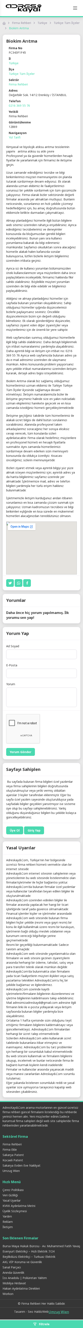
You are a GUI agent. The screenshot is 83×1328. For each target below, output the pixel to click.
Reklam (8, 1222)
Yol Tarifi (14, 137)
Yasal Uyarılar (12, 1200)
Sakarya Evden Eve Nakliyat (21, 1165)
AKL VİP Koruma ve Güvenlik (22, 1262)
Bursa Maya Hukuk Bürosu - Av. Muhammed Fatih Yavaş (41, 1246)
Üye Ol (15, 830)
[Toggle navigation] (75, 8)
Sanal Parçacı (12, 1267)
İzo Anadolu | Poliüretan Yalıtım (25, 1278)
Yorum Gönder (20, 752)
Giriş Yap (34, 830)
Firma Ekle (10, 1150)
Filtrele (44, 1324)
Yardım (7, 1216)
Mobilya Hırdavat (14, 1283)
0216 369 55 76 (19, 105)
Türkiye (42, 23)
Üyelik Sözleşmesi (15, 1211)
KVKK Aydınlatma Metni (19, 1206)
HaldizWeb (41, 1312)
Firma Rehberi (21, 23)
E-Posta (11, 665)
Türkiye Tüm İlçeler (67, 23)
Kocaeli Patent (13, 1160)
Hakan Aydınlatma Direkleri (21, 1288)
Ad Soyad (12, 646)
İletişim (8, 1227)
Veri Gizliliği (10, 1195)
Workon (8, 1294)
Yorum (10, 684)
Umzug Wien (11, 1171)
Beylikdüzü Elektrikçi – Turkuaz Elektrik (29, 1257)
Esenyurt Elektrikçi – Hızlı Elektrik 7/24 (28, 1251)
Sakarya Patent (13, 1155)
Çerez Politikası (13, 1190)
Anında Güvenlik (13, 1273)
